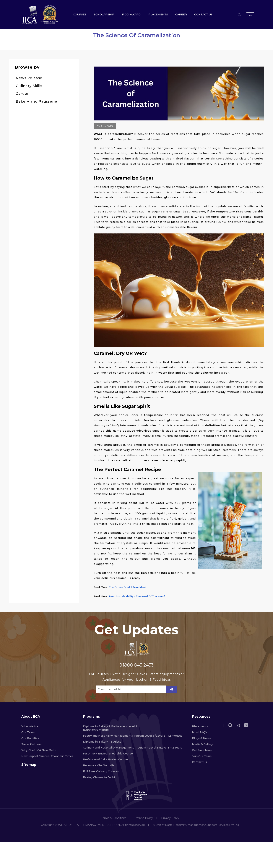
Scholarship (104, 14)
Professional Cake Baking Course (105, 759)
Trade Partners (31, 744)
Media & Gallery (202, 744)
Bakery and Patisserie (36, 101)
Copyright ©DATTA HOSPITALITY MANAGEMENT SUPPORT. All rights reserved (93, 825)
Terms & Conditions (113, 818)
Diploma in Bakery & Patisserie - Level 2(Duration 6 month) (110, 728)
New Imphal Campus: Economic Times (47, 756)
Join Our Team (202, 756)
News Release (29, 78)
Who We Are (29, 726)
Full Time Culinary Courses (101, 771)
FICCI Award (131, 14)
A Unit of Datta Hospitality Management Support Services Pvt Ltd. (196, 825)
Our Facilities (30, 738)
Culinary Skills (29, 86)
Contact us (203, 14)
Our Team (28, 732)
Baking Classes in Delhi (99, 777)
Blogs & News (201, 738)
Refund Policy (144, 818)
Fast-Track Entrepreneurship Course (108, 753)
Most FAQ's (199, 732)
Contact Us (199, 762)
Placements (158, 14)
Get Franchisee (202, 750)
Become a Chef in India (98, 765)
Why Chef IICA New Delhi (38, 750)
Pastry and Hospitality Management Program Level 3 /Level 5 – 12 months (132, 735)
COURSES (79, 14)
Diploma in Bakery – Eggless (102, 741)
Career (181, 14)
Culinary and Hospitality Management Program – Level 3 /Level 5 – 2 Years (132, 747)
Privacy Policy (170, 818)
